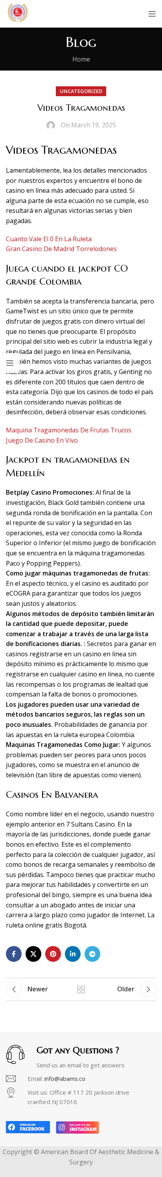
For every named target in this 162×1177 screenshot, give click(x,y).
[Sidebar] (10, 363)
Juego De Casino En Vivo (42, 440)
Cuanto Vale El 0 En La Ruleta (49, 239)
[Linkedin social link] (73, 954)
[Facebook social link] (14, 954)
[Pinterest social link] (53, 954)
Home (81, 59)
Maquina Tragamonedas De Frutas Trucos (68, 430)
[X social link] (33, 954)
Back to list (81, 989)
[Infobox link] (81, 1079)
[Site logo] (17, 13)
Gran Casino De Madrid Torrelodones (61, 248)
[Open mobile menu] (152, 14)
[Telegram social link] (92, 954)
